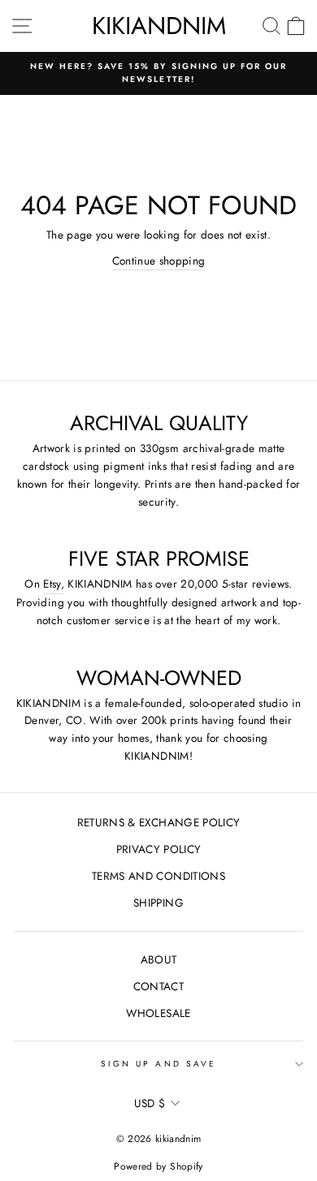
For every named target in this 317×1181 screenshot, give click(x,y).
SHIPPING (158, 902)
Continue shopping (159, 260)
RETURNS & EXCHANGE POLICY (159, 822)
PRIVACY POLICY (159, 849)
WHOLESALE (158, 1013)
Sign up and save (158, 1064)
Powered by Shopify (158, 1166)
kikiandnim (159, 25)
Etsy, (53, 583)
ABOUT (159, 959)
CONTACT (158, 986)
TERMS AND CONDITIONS (158, 876)
